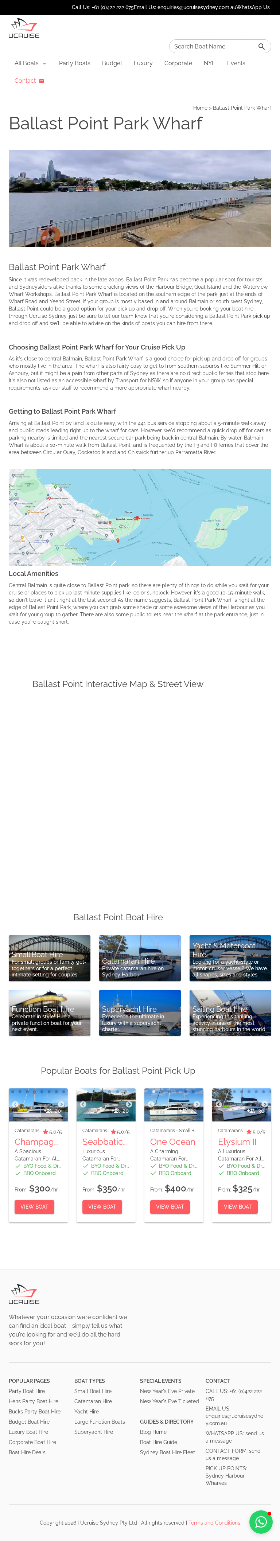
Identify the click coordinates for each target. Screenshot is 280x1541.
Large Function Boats (99, 1422)
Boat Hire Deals (27, 1452)
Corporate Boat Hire (32, 1442)
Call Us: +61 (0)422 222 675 (103, 7)
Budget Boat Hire (29, 1422)
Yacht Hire (86, 1412)
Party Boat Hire (27, 1391)
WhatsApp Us (253, 7)
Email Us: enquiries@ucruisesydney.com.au (185, 7)
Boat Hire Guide (158, 1442)
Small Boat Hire (93, 1391)
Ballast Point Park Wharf (242, 108)
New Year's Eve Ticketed (169, 1401)
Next (61, 1104)
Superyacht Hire (93, 1432)
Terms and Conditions (214, 1523)
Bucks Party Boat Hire (35, 1412)
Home (200, 108)
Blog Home (153, 1432)
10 (271, 1092)
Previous (15, 1104)
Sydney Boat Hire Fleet (167, 1452)
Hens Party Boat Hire (33, 1401)
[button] (31, 63)
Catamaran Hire (93, 1401)
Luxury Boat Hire (28, 1432)
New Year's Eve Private (167, 1391)
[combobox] (220, 46)
